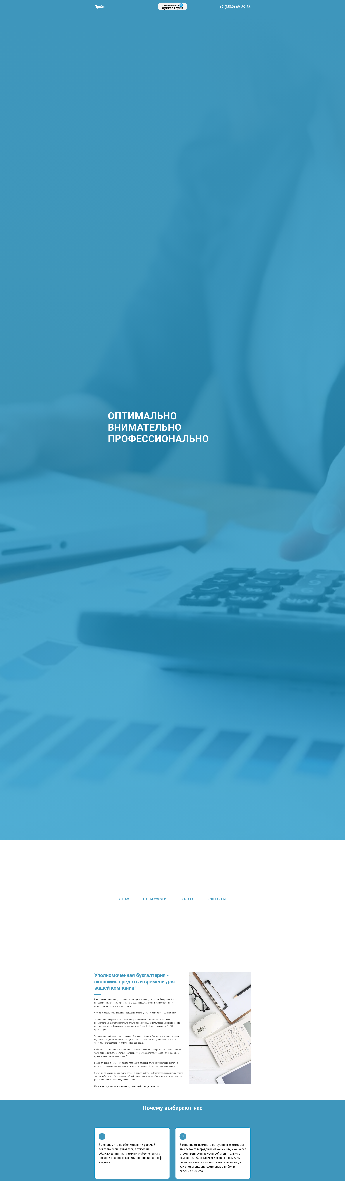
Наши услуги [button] (154, 899)
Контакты (217, 899)
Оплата (187, 899)
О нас (124, 899)
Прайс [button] (99, 7)
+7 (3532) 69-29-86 (235, 7)
